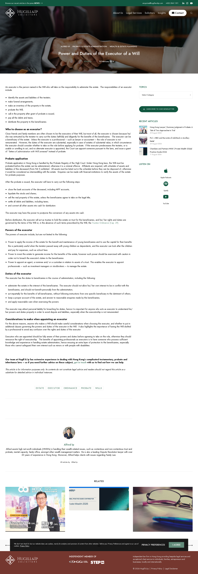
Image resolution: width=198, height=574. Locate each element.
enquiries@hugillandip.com (153, 3)
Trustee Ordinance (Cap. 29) (105, 222)
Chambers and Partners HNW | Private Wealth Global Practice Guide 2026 (171, 150)
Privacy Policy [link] (156, 568)
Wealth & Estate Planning (123, 46)
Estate (40, 388)
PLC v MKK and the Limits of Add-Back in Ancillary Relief (169, 140)
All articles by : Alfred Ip (68, 462)
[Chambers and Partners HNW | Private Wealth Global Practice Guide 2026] (143, 151)
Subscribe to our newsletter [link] (160, 109)
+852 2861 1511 (172, 3)
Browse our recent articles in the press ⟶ (24, 3)
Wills (98, 388)
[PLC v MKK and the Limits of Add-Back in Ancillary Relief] (143, 140)
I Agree (176, 544)
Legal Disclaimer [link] (171, 568)
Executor (54, 388)
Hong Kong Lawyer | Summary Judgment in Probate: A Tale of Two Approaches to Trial (171, 129)
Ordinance (70, 388)
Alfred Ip (65, 46)
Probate (86, 388)
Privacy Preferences (153, 544)
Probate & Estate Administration (89, 46)
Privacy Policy (24, 546)
